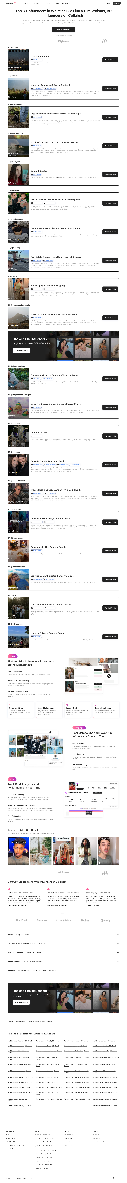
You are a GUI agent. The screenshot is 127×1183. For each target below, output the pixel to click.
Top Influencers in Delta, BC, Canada (47, 1077)
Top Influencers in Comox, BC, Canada (104, 1064)
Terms (24, 1178)
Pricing (57, 3)
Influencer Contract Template (43, 1157)
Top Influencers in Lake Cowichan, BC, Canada (47, 1093)
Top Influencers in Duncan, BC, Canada (19, 1071)
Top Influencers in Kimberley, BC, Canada (76, 1077)
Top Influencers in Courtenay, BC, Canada (105, 1087)
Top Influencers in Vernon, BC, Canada (19, 1087)
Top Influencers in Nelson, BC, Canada (47, 1071)
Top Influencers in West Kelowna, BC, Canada (19, 1051)
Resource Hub (10, 1138)
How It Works (96, 1138)
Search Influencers (21, 350)
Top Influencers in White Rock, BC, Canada (20, 1077)
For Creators (66, 3)
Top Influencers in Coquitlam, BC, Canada (105, 1051)
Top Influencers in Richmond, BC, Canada (76, 1057)
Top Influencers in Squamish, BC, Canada (105, 1082)
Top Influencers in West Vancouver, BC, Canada (104, 1071)
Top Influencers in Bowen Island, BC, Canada (49, 1087)
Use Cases (47, 3)
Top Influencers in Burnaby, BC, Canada (47, 1046)
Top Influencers (20, 1021)
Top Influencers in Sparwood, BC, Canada (76, 1082)
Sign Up (116, 3)
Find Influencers (68, 1134)
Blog (7, 1134)
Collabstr (10, 1021)
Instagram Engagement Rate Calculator (43, 1146)
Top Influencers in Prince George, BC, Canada (47, 1058)
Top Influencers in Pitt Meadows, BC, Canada (19, 1100)
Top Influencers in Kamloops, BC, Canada (20, 1046)
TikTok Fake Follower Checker (43, 1142)
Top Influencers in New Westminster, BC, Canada (76, 1071)
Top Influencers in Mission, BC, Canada (19, 1064)
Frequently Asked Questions (100, 1142)
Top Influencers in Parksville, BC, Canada (105, 1077)
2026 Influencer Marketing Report (16, 1145)
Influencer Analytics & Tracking (44, 1161)
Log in (108, 3)
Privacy (19, 1178)
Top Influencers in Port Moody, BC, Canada (77, 1099)
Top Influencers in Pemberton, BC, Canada (105, 1092)
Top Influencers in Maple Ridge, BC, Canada (106, 1057)
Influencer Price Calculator (42, 1134)
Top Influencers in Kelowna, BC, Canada (76, 1041)
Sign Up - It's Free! (63, 29)
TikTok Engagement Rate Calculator (45, 1150)
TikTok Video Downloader (42, 1168)
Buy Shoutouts (68, 1145)
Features (25, 3)
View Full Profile (110, 60)
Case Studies (10, 1149)
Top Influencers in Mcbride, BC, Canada (76, 1092)
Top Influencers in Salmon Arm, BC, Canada (105, 1106)
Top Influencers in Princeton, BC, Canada (105, 1099)
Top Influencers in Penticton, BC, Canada (20, 1082)
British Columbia (40, 1021)
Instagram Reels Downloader (43, 1164)
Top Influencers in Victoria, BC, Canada (47, 1041)
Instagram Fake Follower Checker (44, 1138)
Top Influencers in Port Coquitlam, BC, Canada (19, 1058)
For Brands (36, 3)
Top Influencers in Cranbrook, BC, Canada (20, 1092)
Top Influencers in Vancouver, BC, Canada (20, 1041)
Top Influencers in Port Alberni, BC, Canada (49, 1099)
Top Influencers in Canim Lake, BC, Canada (77, 1087)
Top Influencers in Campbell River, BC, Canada (75, 1065)
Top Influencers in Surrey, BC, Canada (104, 1041)
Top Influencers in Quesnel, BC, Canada (19, 1106)
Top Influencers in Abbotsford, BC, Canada (49, 1051)
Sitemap (30, 1178)
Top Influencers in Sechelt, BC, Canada (47, 1082)
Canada (30, 1021)
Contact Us (95, 1134)
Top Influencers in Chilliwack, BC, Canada (76, 1051)
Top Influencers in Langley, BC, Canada (75, 1046)
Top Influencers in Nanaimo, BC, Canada (104, 1046)
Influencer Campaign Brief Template (45, 1154)
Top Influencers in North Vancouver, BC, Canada (48, 1065)
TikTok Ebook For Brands (13, 1142)
